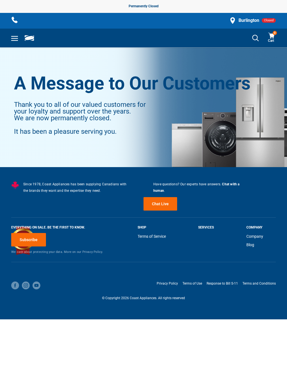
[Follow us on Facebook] (15, 285)
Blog (250, 245)
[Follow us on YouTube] (36, 285)
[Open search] (255, 38)
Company (254, 236)
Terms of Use (192, 283)
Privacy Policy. (92, 252)
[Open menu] (14, 38)
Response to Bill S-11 (222, 283)
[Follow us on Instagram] (26, 285)
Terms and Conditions (259, 283)
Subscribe (29, 239)
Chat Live (160, 204)
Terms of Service (152, 236)
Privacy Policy (167, 283)
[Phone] (14, 20)
